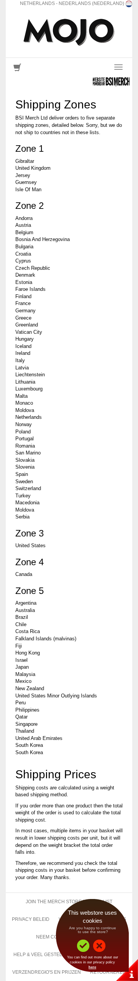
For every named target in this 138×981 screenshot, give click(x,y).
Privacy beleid (30, 919)
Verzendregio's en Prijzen (46, 972)
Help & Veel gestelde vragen (51, 954)
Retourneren (108, 972)
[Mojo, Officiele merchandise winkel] (69, 32)
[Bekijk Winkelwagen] (17, 69)
